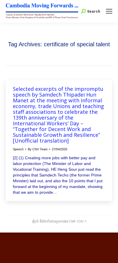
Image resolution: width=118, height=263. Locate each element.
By (38, 149)
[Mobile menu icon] (109, 11)
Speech (18, 149)
